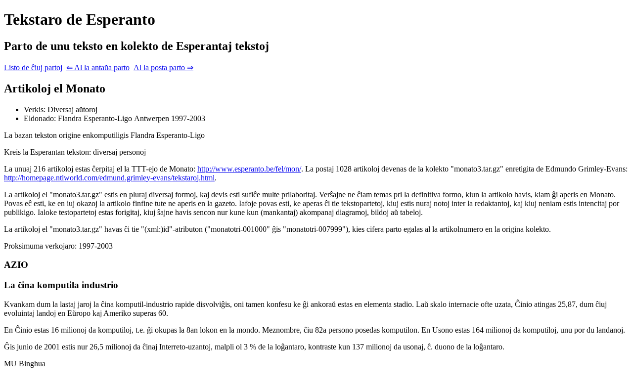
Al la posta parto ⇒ (163, 67)
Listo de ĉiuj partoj (33, 67)
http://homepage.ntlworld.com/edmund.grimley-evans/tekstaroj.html (109, 177)
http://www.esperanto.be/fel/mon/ (249, 169)
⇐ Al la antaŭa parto (98, 67)
